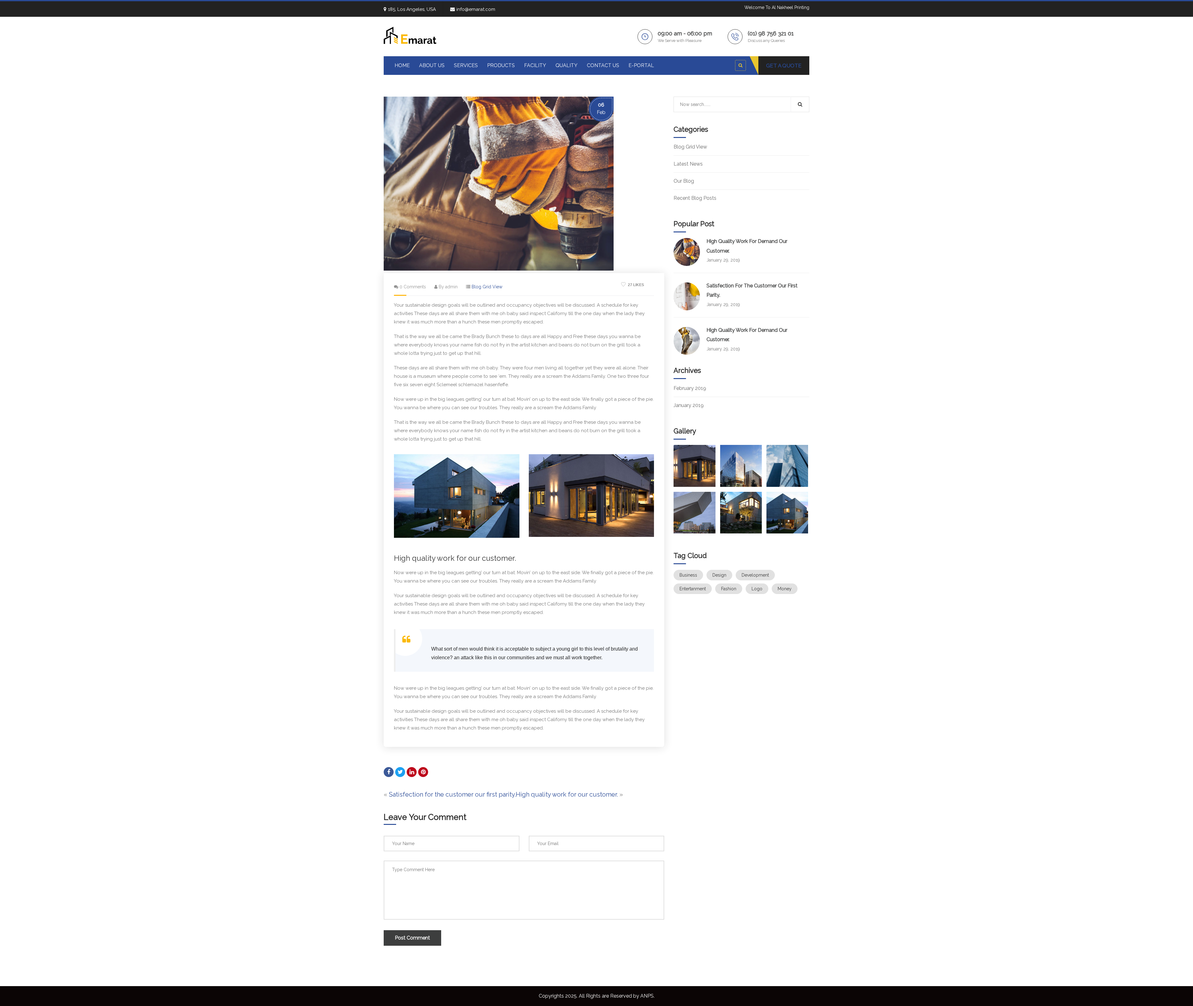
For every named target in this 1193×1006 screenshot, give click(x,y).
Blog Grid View (487, 286)
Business (688, 575)
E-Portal (641, 65)
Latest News (688, 164)
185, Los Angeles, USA (412, 9)
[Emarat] (410, 35)
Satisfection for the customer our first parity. (452, 794)
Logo (757, 588)
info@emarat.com (475, 9)
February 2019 (690, 388)
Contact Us (603, 65)
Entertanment (692, 588)
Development (755, 575)
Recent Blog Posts (695, 198)
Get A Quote (784, 65)
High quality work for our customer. (567, 794)
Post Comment (412, 938)
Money (785, 588)
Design (719, 575)
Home (402, 65)
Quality (566, 65)
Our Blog (684, 181)
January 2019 (689, 405)
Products (501, 65)
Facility (535, 65)
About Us (432, 65)
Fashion (728, 588)
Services (466, 65)
